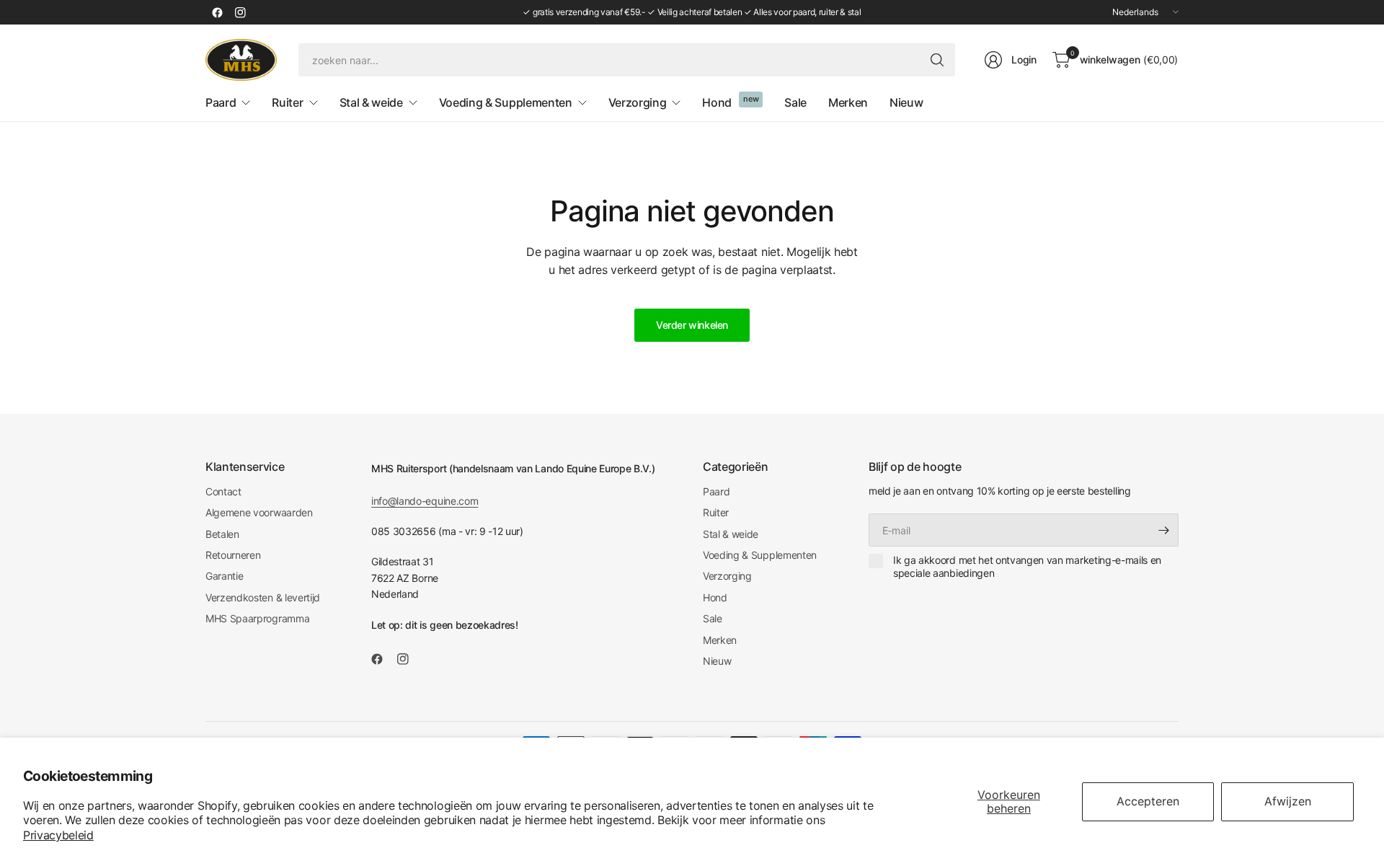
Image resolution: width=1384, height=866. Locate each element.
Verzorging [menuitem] (637, 102)
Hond (715, 597)
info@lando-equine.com (424, 501)
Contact (223, 491)
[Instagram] (240, 12)
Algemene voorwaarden (259, 512)
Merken (720, 640)
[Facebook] (217, 12)
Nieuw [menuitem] (906, 102)
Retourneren (232, 555)
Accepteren (1148, 801)
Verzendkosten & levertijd (262, 597)
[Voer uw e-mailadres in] (1164, 530)
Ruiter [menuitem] (287, 102)
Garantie (224, 576)
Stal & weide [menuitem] (371, 102)
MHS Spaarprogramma (257, 618)
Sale (712, 618)
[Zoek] (937, 59)
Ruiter (716, 512)
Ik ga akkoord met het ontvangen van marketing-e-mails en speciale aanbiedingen (1027, 566)
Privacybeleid (58, 835)
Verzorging (727, 576)
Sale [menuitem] (795, 102)
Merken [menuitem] (848, 102)
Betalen (222, 534)
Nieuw (717, 661)
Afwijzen (1287, 801)
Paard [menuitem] (220, 102)
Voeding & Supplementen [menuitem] (505, 102)
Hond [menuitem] (717, 102)
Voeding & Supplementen (760, 555)
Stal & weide (730, 534)
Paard (716, 491)
